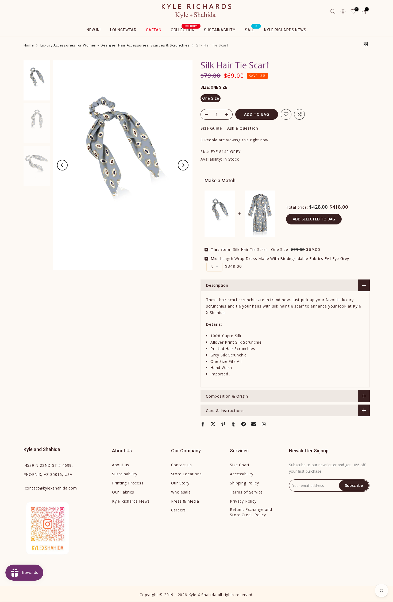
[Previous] (62, 165)
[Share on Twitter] (213, 424)
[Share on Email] (253, 424)
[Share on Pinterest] (223, 424)
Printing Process (128, 483)
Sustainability (220, 30)
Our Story (180, 483)
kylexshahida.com (51, 488)
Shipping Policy (244, 483)
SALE (252, 29)
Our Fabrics (123, 492)
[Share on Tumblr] (233, 424)
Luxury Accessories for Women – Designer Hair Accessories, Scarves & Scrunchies (115, 45)
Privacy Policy (243, 501)
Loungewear (123, 30)
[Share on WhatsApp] (263, 424)
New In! (94, 30)
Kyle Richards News (285, 30)
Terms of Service (246, 492)
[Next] (183, 165)
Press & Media (185, 501)
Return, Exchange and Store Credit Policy (251, 512)
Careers (178, 509)
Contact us (181, 464)
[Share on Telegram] (243, 424)
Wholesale (181, 492)
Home (29, 45)
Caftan (153, 30)
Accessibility (241, 473)
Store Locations (186, 473)
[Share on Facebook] (203, 424)
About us (120, 464)
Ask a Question (242, 128)
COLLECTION (185, 29)
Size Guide (211, 128)
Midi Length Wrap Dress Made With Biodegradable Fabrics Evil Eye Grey (280, 258)
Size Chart (239, 464)
